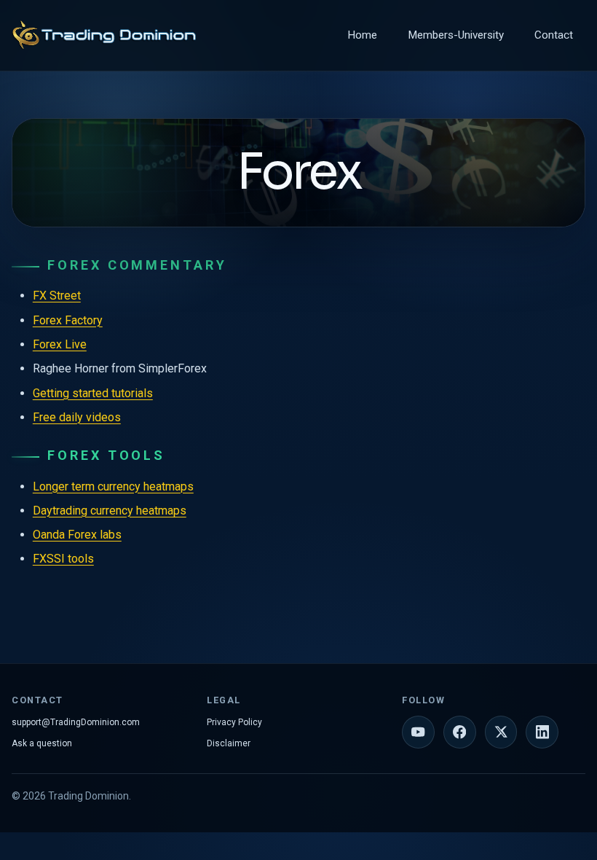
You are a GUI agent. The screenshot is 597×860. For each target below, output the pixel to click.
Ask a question (42, 743)
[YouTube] (418, 732)
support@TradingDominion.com (76, 722)
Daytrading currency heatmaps (109, 510)
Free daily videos (77, 417)
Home (362, 35)
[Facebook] (459, 732)
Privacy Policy (234, 722)
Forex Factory (68, 320)
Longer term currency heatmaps (113, 486)
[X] (501, 732)
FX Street (57, 295)
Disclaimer (228, 743)
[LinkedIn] (542, 732)
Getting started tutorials (93, 393)
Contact (553, 35)
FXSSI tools (63, 559)
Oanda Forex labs (77, 535)
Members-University (456, 35)
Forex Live (60, 344)
